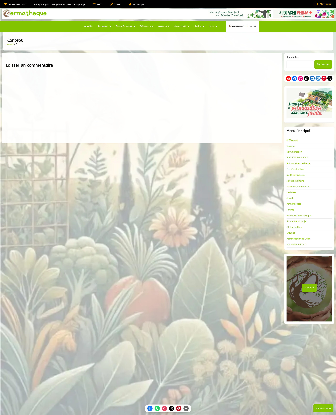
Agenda (290, 198)
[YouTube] (289, 78)
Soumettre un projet (297, 221)
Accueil (10, 44)
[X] (330, 78)
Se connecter (237, 26)
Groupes (291, 233)
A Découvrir (292, 140)
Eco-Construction (295, 169)
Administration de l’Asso (299, 239)
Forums (290, 210)
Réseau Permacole (296, 244)
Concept (291, 146)
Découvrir (309, 287)
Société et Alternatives (298, 186)
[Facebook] (294, 78)
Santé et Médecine (296, 175)
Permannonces (294, 204)
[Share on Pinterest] (179, 408)
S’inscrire (252, 26)
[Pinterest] (324, 78)
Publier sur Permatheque (299, 215)
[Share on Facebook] (150, 408)
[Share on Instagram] (164, 408)
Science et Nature (295, 181)
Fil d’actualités (294, 227)
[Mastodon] (318, 78)
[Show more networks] (186, 408)
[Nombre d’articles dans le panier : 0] (323, 4)
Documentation (294, 152)
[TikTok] (306, 78)
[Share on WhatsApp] (157, 408)
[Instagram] (300, 78)
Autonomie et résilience (298, 163)
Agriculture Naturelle (297, 157)
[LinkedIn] (312, 78)
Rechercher (293, 57)
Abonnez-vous (323, 408)
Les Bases (291, 192)
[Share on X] (171, 408)
